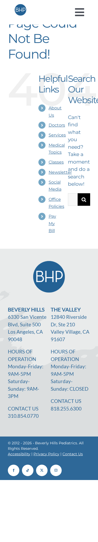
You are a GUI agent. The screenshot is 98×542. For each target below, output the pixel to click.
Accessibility (19, 454)
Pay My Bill (52, 223)
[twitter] (42, 470)
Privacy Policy (46, 454)
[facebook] (13, 470)
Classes (56, 162)
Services (57, 135)
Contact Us (72, 454)
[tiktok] (27, 470)
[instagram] (56, 470)
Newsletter (60, 172)
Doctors (57, 125)
